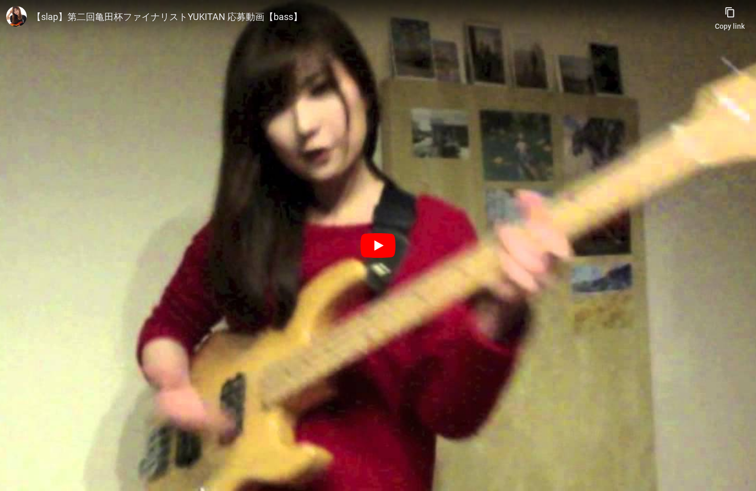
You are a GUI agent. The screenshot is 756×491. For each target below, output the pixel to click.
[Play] (378, 245)
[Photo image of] (16, 16)
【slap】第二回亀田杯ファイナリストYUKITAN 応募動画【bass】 (167, 16)
